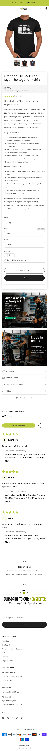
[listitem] (24, 3)
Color (6, 240)
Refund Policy (7, 680)
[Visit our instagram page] (7, 717)
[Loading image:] (24, 310)
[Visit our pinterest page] (12, 717)
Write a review (18, 425)
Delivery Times (7, 653)
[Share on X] (21, 398)
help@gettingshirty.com (11, 692)
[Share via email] (32, 398)
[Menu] (3, 9)
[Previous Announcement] (3, 2)
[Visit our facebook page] (3, 717)
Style (6, 218)
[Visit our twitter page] (21, 717)
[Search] (41, 9)
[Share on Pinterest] (28, 398)
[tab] (23, 584)
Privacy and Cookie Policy (12, 676)
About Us (5, 641)
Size (5, 229)
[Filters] (38, 425)
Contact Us (6, 645)
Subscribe (24, 625)
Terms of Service (8, 672)
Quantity (7, 251)
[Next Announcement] (45, 2)
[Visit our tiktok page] (17, 717)
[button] (9, 96)
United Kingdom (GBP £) (23, 729)
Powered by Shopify (24, 745)
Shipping (17, 91)
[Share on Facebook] (17, 398)
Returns (5, 657)
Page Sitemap (7, 661)
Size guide (41, 229)
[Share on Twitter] (24, 398)
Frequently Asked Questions (13, 649)
